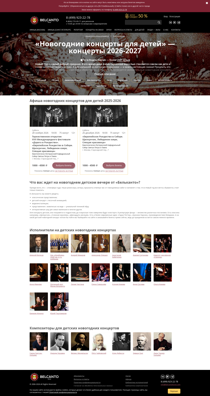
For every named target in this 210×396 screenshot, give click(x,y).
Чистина (55, 80)
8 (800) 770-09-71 (73, 21)
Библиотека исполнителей (137, 382)
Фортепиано (122, 80)
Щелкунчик (85, 86)
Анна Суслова (138, 284)
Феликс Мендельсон (79, 353)
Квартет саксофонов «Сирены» (162, 256)
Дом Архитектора (94, 80)
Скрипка (137, 80)
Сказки (149, 80)
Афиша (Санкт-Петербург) (59, 30)
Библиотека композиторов (137, 386)
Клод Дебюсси (118, 353)
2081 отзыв (123, 60)
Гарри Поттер (101, 86)
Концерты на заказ (94, 30)
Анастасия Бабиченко (116, 256)
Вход (166, 16)
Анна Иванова (36, 284)
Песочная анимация (120, 86)
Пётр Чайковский (99, 353)
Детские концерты (165, 80)
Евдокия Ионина (37, 313)
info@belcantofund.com (170, 384)
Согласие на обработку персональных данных (93, 386)
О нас (165, 30)
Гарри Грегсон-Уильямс (36, 354)
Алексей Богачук (37, 255)
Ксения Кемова (118, 284)
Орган (109, 30)
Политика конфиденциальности (87, 382)
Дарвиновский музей (73, 80)
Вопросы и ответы (123, 30)
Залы (158, 30)
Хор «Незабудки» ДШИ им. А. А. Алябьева (57, 257)
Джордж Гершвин (57, 353)
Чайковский (41, 80)
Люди (150, 30)
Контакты (175, 30)
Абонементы (79, 376)
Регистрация (174, 16)
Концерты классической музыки (44, 20)
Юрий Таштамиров (58, 313)
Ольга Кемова (159, 284)
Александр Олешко (100, 255)
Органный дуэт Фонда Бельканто (57, 285)
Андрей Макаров (78, 255)
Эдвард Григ (138, 353)
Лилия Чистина (77, 284)
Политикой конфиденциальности (63, 392)
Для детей (139, 30)
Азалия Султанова (140, 255)
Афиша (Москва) (37, 30)
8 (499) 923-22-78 (120, 9)
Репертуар (78, 30)
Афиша (128, 379)
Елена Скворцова (99, 284)
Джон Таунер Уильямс (159, 354)
